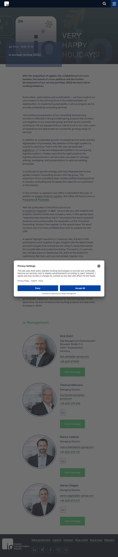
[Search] (104, 4)
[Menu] (114, 3)
